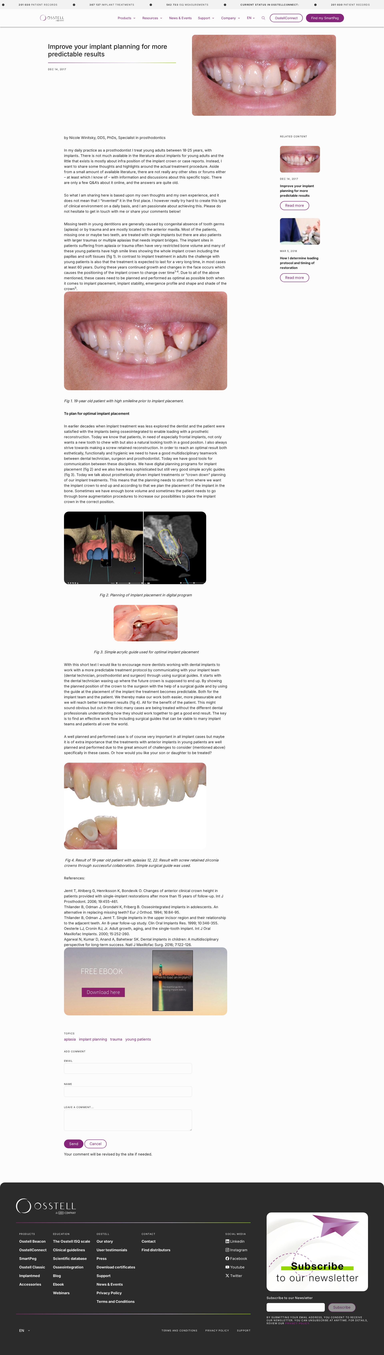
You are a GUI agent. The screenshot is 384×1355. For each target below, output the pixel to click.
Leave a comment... (79, 1107)
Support (104, 1276)
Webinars (61, 1293)
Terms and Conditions (116, 1301)
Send (73, 1144)
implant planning (93, 1039)
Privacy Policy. (297, 1323)
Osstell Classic (32, 1267)
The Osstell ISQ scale (71, 1241)
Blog (57, 1276)
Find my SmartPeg (325, 18)
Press (102, 1258)
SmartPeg (27, 1258)
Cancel (95, 1144)
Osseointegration (68, 1267)
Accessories (30, 1284)
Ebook (58, 1284)
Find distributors (156, 1250)
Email (68, 1060)
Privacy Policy (109, 1293)
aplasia (70, 1039)
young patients (138, 1039)
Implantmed (29, 1276)
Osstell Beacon (32, 1241)
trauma (116, 1039)
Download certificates (116, 1267)
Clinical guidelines (69, 1250)
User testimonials (112, 1250)
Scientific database (70, 1258)
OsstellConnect (286, 18)
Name (68, 1084)
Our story (105, 1241)
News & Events (180, 18)
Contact (149, 1241)
